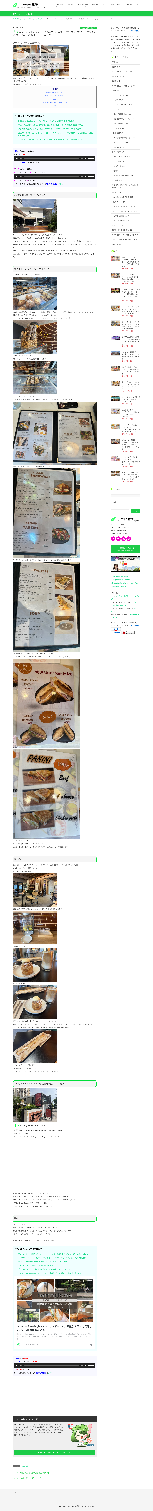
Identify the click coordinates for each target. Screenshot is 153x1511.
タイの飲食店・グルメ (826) (122, 71)
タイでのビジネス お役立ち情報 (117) (125, 235)
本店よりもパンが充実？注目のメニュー (55, 95)
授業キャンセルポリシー (121, 586)
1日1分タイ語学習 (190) (121, 157)
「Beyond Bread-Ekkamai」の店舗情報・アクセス (55, 102)
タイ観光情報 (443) (118, 192)
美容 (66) (116, 90)
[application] (54, 158)
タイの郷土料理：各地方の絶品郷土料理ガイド (33, 1473)
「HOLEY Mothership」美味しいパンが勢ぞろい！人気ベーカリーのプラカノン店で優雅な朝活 (52, 1258)
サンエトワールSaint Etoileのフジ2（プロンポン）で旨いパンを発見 (42, 1261)
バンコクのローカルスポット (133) (125, 211)
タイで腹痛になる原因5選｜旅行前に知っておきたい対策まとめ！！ (131, 399)
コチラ (61, 184)
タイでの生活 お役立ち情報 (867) (124, 86)
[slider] (91, 158)
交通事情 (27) (118, 100)
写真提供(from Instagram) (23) (122, 175)
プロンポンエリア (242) (121, 142)
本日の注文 (55, 99)
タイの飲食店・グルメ (88, 28)
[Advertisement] (55, 1397)
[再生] (17, 158)
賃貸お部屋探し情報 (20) (122, 114)
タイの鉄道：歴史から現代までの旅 (29, 1478)
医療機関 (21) (118, 133)
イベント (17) (116, 244)
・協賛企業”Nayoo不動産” (120, 580)
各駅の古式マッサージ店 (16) (123, 119)
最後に (55, 105)
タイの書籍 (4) (118, 128)
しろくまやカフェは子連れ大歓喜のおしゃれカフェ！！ (38, 1265)
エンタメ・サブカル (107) (122, 105)
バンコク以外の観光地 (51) (122, 221)
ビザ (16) (116, 109)
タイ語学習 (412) (118, 152)
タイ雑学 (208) (117, 180)
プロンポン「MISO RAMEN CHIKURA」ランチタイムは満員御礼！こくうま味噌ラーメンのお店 (131, 444)
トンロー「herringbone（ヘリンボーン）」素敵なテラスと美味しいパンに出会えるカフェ (50, 1273)
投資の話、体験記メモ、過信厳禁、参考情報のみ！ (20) (125, 186)
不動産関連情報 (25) (120, 123)
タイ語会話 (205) (119, 166)
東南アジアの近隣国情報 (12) (122, 230)
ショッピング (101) (120, 147)
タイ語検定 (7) (118, 161)
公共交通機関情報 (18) (121, 216)
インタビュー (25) (118, 225)
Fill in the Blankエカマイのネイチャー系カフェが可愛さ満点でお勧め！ (47, 121)
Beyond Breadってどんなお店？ (55, 92)
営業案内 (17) (116, 67)
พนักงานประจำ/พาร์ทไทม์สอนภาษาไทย (124, 583)
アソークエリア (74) (120, 95)
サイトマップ (19, 1492)
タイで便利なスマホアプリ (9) (124, 138)
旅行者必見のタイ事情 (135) (123, 197)
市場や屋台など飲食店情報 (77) (124, 206)
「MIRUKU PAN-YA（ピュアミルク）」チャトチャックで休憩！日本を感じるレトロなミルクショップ (131, 294)
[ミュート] (86, 158)
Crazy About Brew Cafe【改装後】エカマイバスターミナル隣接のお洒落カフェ (50, 125)
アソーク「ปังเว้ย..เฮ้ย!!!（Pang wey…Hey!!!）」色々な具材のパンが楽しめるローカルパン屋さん (53, 1254)
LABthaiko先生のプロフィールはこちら (54, 1452)
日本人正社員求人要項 (120, 576)
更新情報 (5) (116, 81)
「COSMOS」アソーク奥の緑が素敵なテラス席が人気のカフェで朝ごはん (44, 1269)
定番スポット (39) (119, 202)
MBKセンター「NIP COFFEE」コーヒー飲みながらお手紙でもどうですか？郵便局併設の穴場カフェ (130, 261)
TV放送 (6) (115, 171)
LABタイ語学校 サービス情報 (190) (124, 239)
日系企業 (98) (116, 62)
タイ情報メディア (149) (120, 76)
